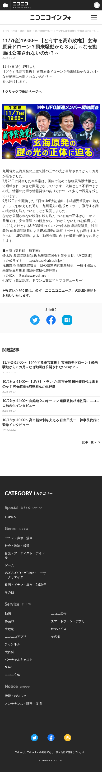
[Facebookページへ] (51, 737)
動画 (8, 613)
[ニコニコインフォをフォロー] (34, 737)
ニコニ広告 (58, 613)
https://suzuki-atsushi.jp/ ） (46, 260)
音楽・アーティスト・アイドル (25, 555)
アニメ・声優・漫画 (18, 538)
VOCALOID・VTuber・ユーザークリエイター (25, 575)
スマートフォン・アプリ (68, 621)
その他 (9, 592)
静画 (8, 621)
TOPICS (10, 517)
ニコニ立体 (12, 675)
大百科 (9, 652)
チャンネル (12, 644)
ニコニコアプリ (15, 636)
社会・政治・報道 (22, 31)
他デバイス (58, 629)
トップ (5, 31)
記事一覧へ (89, 442)
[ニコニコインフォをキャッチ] (67, 737)
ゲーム (9, 565)
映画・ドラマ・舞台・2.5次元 (25, 585)
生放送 (9, 629)
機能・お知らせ (15, 696)
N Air (8, 667)
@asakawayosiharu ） (35, 275)
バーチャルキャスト (18, 659)
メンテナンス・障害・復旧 (23, 703)
